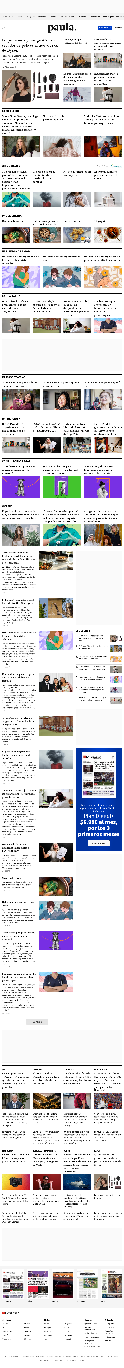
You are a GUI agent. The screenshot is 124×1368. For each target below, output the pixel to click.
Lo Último (82, 16)
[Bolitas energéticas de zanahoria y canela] (47, 235)
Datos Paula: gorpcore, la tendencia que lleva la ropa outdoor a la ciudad (108, 429)
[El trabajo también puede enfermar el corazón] (108, 199)
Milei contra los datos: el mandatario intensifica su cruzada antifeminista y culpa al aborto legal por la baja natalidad (76, 1201)
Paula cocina (12, 216)
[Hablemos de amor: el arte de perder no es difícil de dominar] (103, 277)
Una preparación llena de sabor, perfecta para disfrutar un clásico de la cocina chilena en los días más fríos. (18, 885)
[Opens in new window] (63, 1298)
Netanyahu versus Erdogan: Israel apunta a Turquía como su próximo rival (76, 1216)
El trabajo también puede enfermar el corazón (105, 175)
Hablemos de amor (16, 251)
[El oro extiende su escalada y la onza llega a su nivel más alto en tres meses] (47, 1101)
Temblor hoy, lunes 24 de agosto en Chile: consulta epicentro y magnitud (13, 1134)
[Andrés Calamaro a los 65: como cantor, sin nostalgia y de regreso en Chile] (47, 1182)
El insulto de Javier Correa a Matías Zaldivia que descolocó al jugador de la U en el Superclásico (107, 1136)
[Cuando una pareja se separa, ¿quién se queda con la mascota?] (21, 487)
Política (12, 16)
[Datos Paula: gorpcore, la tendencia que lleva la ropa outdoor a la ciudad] (108, 445)
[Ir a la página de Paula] (62, 28)
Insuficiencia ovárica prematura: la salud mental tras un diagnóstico (106, 79)
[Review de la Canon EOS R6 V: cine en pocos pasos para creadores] (16, 1182)
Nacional (21, 16)
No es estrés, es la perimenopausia (53, 118)
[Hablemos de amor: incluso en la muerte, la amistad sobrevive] (21, 277)
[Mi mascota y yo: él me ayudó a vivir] (103, 399)
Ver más (37, 1021)
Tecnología (41, 16)
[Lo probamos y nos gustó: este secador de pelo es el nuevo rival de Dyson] (31, 86)
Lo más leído (10, 111)
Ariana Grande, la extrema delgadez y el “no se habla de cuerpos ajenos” (46, 306)
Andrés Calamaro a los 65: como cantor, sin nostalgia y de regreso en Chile (45, 1160)
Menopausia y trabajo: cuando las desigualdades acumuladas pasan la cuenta (77, 308)
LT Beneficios (94, 16)
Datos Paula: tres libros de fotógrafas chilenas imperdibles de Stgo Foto (76, 429)
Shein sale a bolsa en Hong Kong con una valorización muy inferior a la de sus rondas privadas (46, 1118)
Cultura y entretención (44, 1151)
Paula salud (11, 296)
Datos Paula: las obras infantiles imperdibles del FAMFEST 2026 (46, 427)
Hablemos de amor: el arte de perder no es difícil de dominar (103, 258)
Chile (4, 1069)
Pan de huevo (71, 221)
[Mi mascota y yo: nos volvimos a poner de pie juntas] (21, 399)
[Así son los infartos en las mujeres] (77, 199)
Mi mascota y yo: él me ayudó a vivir (102, 384)
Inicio (4, 16)
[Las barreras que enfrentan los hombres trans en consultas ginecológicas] (108, 325)
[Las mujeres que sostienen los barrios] (77, 60)
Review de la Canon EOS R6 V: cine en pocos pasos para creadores (15, 1158)
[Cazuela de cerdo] (16, 235)
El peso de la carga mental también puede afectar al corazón (44, 176)
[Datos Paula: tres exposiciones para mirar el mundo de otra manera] (108, 60)
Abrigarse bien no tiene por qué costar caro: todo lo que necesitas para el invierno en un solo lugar (101, 516)
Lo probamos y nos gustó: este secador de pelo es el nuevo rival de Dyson (30, 46)
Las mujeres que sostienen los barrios (75, 41)
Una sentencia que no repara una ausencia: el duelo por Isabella (18, 677)
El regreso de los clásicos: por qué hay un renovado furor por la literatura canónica (46, 1216)
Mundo (64, 16)
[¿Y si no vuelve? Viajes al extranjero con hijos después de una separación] (62, 487)
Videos (72, 16)
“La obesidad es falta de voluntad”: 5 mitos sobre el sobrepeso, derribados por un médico (77, 1078)
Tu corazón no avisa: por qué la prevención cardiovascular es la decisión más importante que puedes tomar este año (16, 180)
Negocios (31, 16)
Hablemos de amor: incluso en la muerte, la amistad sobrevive (20, 260)
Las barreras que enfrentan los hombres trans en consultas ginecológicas (105, 308)
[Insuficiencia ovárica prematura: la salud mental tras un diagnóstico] (108, 94)
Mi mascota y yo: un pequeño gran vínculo (61, 384)
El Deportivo (53, 16)
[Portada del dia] (99, 797)
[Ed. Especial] (87, 1298)
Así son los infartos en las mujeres (77, 173)
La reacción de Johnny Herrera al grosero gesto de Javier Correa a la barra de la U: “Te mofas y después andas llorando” (107, 1082)
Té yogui (99, 221)
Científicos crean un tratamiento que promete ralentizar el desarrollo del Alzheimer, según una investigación (75, 1119)
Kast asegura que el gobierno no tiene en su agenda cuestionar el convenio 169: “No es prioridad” (15, 1080)
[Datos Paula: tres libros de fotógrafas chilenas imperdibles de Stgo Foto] (77, 445)
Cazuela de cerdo (12, 221)
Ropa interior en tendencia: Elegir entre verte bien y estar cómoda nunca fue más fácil (20, 515)
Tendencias (68, 1069)
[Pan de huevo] (77, 235)
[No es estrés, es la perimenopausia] (62, 146)
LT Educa (120, 16)
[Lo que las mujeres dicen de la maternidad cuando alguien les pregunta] (77, 94)
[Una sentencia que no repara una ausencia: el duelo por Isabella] (56, 682)
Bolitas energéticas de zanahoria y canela (46, 223)
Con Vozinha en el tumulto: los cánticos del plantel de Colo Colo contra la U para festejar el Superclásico (106, 1118)
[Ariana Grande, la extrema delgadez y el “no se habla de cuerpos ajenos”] (47, 325)
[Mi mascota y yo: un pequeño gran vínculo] (62, 399)
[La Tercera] (13, 1298)
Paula (97, 1151)
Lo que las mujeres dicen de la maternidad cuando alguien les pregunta (77, 79)
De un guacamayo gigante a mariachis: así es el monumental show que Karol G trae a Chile (46, 1199)
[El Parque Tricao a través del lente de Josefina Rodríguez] (56, 608)
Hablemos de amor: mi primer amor (61, 258)
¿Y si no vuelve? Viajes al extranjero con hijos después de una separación (60, 470)
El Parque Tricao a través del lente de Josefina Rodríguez (18, 602)
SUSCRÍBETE (99, 843)
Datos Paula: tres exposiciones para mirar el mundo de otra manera (107, 44)
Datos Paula (11, 419)
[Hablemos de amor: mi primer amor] (62, 277)
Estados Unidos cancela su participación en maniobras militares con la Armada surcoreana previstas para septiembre (77, 1163)
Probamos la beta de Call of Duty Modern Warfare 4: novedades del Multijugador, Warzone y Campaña (15, 1217)
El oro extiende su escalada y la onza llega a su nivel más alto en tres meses (46, 1078)
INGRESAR (118, 27)
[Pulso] (38, 1298)
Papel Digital (108, 16)
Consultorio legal (16, 461)
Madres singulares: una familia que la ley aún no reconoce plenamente (99, 470)
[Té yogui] (108, 235)
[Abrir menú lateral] (4, 28)
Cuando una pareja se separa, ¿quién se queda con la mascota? (20, 470)
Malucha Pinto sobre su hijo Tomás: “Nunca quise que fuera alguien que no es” (101, 120)
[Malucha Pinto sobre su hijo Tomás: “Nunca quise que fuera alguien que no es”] (103, 146)
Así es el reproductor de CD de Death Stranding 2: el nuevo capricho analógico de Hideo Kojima (15, 1199)
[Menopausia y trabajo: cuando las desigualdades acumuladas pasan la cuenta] (77, 325)
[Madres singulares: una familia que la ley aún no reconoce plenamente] (103, 487)
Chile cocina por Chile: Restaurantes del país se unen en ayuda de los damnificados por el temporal (18, 558)
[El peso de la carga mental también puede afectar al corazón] (47, 199)
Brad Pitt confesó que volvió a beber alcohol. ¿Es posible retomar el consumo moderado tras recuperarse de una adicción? (77, 1137)
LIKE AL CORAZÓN (11, 166)
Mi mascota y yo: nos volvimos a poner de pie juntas (21, 384)
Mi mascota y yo (13, 377)
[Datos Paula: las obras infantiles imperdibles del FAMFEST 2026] (47, 445)
